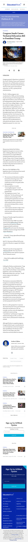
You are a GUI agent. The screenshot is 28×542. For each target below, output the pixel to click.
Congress (21, 358)
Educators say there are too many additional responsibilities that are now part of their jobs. (13, 141)
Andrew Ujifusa (11, 41)
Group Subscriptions (7, 523)
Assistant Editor (14, 343)
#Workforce (9, 231)
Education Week (21, 343)
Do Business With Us (21, 515)
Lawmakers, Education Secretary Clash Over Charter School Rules (9, 394)
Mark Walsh (5, 456)
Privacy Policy (15, 534)
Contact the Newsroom (21, 508)
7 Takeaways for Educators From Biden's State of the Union (9, 407)
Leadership (7, 9)
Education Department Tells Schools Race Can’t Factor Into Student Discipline (9, 451)
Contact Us (19, 498)
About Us (5, 498)
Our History (5, 503)
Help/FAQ (18, 503)
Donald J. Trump (13, 358)
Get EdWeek (6, 515)
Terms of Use (18, 538)
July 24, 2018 (6, 237)
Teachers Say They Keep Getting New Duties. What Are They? (9, 136)
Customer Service (20, 506)
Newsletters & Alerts (7, 520)
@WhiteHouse (14, 222)
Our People (5, 506)
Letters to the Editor (21, 501)
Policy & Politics (14, 9)
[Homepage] (14, 4)
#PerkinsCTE (6, 228)
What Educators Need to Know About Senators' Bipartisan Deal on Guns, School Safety (9, 381)
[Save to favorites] (14, 70)
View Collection (14, 415)
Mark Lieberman (6, 398)
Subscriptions (6, 518)
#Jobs (4, 231)
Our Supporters (6, 508)
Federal (5, 30)
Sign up (14, 486)
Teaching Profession (8, 132)
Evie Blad (5, 386)
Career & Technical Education (15, 361)
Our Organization (7, 501)
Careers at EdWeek (7, 511)
